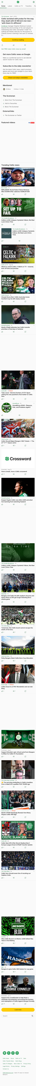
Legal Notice (6, 1066)
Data (25, 1058)
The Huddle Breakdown (7, 218)
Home (3, 6)
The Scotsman (5, 16)
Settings (23, 1066)
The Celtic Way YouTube (7, 780)
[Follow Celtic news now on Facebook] (13, 1053)
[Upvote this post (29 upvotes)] (2, 1003)
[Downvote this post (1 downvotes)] (14, 271)
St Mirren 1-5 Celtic (19, 89)
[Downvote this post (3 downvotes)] (14, 756)
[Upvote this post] (14, 45)
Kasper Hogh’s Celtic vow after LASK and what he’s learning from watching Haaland (17, 501)
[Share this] (2, 45)
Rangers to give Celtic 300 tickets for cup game (17, 969)
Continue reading (18, 40)
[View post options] (34, 187)
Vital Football (4, 439)
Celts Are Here (5, 656)
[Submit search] (32, 1016)
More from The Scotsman (13, 100)
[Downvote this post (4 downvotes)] (14, 971)
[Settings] (34, 2)
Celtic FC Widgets (7, 1063)
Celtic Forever (5, 295)
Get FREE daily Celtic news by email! (13, 49)
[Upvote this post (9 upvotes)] (2, 445)
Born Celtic (4, 187)
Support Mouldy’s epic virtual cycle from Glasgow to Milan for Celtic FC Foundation (18, 753)
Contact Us (6, 1069)
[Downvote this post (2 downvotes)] (14, 474)
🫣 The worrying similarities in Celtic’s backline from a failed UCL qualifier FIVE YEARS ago (17, 783)
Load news (18, 1009)
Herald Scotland (5, 325)
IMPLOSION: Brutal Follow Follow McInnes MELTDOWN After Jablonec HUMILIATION (15, 190)
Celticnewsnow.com (8, 1072)
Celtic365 (4, 391)
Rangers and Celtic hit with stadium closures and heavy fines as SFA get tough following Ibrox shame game (17, 597)
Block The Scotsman (12, 107)
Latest (10, 6)
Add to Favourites (11, 103)
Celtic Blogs (18, 1061)
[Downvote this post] (25, 45)
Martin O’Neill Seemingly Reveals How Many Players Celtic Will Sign (16, 813)
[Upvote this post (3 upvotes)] (2, 877)
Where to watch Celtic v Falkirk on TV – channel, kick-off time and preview (17, 267)
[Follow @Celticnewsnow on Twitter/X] (8, 1053)
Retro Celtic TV (18, 1063)
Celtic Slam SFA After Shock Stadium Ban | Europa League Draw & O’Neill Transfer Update (16, 844)
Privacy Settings (15, 1066)
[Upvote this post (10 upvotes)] (2, 474)
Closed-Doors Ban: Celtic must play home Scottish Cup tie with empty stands (15, 298)
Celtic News (6, 1058)
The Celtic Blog (5, 625)
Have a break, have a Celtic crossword (14, 471)
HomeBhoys (15, 403)
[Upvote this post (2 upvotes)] (2, 271)
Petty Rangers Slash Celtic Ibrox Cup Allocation (17, 658)
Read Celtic (4, 684)
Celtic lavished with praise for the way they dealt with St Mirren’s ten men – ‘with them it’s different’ (17, 21)
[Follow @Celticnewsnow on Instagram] (17, 1053)
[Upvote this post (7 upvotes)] (2, 756)
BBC (2, 967)
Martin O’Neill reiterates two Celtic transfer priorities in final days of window (15, 328)
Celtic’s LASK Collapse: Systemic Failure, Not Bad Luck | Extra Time (23, 233)
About (12, 1058)
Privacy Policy (27, 1063)
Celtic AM (3, 841)
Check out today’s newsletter (18, 78)
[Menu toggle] (2, 2)
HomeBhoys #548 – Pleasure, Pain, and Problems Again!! (22, 406)
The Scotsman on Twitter (13, 115)
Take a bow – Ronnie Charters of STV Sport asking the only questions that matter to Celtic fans (16, 394)
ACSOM (3, 937)
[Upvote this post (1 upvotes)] (2, 240)
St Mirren (4, 26)
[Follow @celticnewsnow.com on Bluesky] (4, 1053)
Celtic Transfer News (8, 1061)
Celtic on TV (19, 6)
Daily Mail (3, 593)
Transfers (28, 6)
